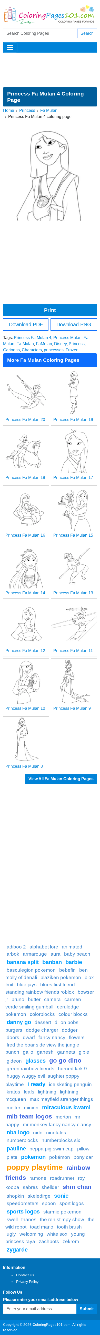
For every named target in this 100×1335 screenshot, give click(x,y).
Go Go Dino (65, 1060)
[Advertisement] (50, 70)
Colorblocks (42, 1014)
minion (31, 1107)
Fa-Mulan (25, 344)
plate (12, 1157)
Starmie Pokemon (62, 1211)
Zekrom (71, 1241)
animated (72, 946)
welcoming (31, 1234)
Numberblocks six (61, 1140)
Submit (87, 1309)
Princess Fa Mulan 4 (32, 337)
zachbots (49, 1241)
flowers (77, 1037)
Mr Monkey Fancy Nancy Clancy (57, 1124)
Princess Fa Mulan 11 (73, 650)
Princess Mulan (67, 337)
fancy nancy (51, 1037)
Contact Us (25, 1275)
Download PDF (26, 324)
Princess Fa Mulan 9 (72, 708)
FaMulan (44, 344)
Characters (32, 350)
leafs (29, 1092)
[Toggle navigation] (10, 47)
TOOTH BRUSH (69, 1227)
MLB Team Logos (29, 1116)
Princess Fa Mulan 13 (73, 593)
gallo (28, 1052)
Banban (52, 962)
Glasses (35, 1060)
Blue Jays (27, 984)
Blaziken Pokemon (61, 977)
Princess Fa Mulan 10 (25, 708)
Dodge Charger (42, 1030)
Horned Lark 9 (72, 1068)
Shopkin (15, 1196)
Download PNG (73, 324)
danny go (19, 1022)
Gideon (14, 1061)
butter (34, 999)
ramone (37, 1178)
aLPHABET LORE (43, 946)
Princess (27, 110)
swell (12, 1219)
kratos (13, 1092)
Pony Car (83, 1157)
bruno (18, 999)
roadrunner (62, 1178)
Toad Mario (41, 1227)
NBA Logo (18, 1132)
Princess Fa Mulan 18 (25, 477)
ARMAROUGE (35, 954)
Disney (60, 344)
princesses (54, 350)
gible (84, 1052)
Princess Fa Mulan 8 (24, 766)
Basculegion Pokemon (31, 970)
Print (50, 310)
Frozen (72, 350)
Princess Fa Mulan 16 (25, 535)
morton (63, 1117)
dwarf (29, 1037)
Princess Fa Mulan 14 (25, 593)
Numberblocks (22, 1140)
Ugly (11, 1234)
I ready (36, 1084)
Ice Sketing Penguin (70, 1084)
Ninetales (56, 1132)
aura (56, 954)
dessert (43, 1022)
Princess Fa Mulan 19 (73, 419)
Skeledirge (39, 1196)
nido (38, 1132)
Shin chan (77, 1186)
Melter (13, 1107)
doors (13, 1037)
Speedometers (22, 1203)
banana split (23, 962)
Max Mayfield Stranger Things (61, 1099)
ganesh (45, 1052)
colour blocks (73, 1014)
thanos (28, 1219)
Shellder (50, 1187)
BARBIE (73, 962)
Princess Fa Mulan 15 (73, 535)
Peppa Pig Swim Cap (51, 1148)
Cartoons (11, 350)
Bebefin (67, 970)
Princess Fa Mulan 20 (25, 419)
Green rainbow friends (30, 1068)
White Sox (57, 1234)
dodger (69, 1030)
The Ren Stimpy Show (62, 1219)
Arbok (13, 954)
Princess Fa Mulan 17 (73, 477)
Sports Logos (23, 1211)
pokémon (59, 1157)
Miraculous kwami (66, 1107)
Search (87, 33)
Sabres (30, 1187)
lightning (47, 1092)
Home (8, 110)
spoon (49, 1203)
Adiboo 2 (16, 946)
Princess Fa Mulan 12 (25, 650)
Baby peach (77, 954)
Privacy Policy (27, 1282)
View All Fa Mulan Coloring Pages (61, 779)
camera (52, 999)
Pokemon (33, 1157)
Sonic (61, 1196)
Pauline (16, 1148)
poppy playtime (35, 1167)
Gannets (66, 1052)
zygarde (17, 1249)
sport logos (71, 1203)
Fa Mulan (48, 110)
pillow (83, 1148)
